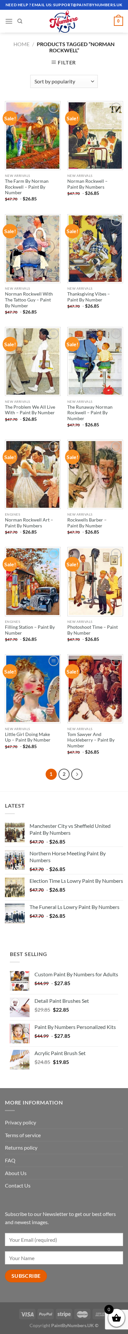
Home (21, 44)
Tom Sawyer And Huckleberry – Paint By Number (91, 740)
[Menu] (9, 21)
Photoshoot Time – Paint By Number (92, 630)
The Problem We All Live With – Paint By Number (30, 410)
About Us (16, 1173)
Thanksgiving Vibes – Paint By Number (88, 296)
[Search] (19, 21)
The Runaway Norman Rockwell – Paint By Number (90, 412)
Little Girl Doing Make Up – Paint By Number (28, 737)
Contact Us (18, 1185)
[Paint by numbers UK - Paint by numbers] (64, 21)
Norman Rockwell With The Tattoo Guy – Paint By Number (29, 299)
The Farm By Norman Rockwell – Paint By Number (27, 187)
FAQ (10, 1160)
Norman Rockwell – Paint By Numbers (87, 184)
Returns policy (21, 1147)
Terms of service (23, 1135)
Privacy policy (20, 1122)
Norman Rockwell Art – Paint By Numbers (29, 522)
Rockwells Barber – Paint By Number (87, 522)
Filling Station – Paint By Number (30, 630)
